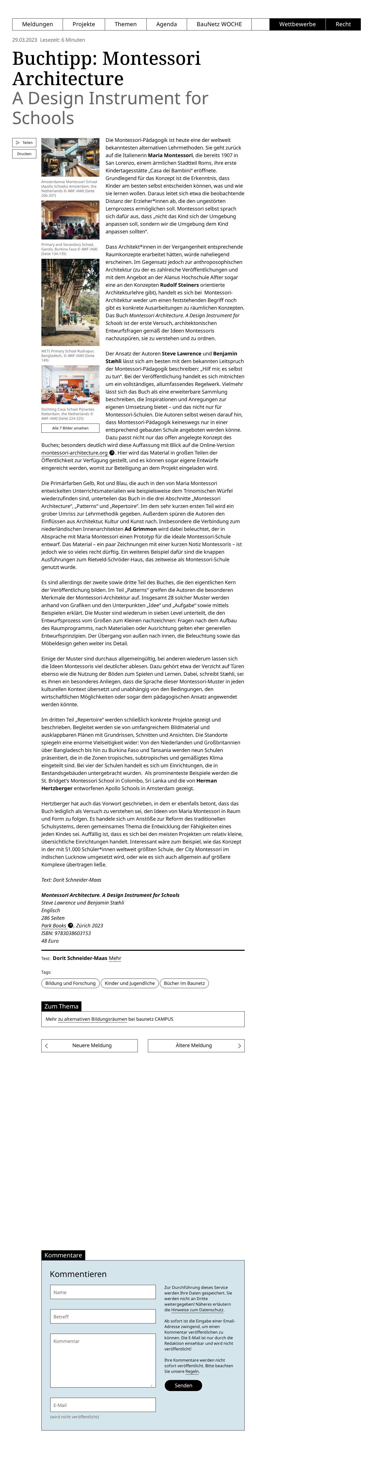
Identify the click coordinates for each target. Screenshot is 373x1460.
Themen (126, 24)
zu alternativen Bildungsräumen (92, 1019)
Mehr (115, 958)
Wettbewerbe (297, 24)
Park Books (53, 925)
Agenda (166, 24)
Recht (343, 24)
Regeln (192, 1371)
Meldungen (37, 24)
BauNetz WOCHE (219, 24)
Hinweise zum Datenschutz (197, 1310)
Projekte (84, 24)
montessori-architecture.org (74, 452)
